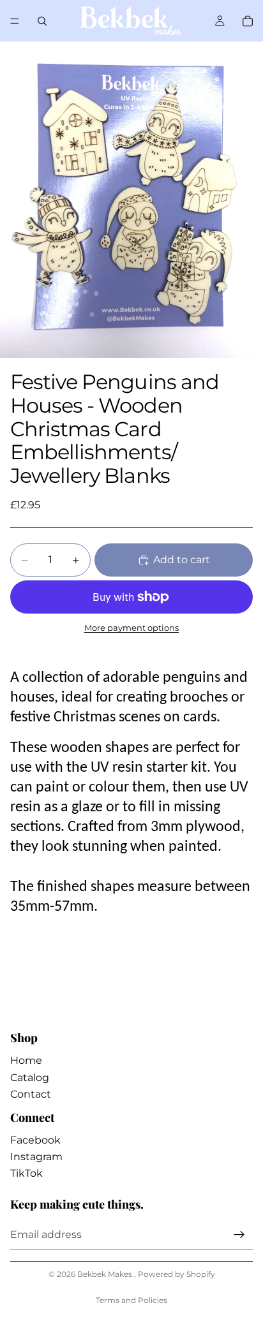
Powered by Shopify (176, 1274)
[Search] (42, 21)
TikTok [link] (26, 1173)
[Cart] (248, 21)
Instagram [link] (36, 1157)
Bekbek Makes (105, 1274)
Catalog (29, 1078)
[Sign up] (239, 1234)
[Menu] (14, 21)
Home (26, 1060)
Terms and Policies (131, 1300)
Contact (30, 1094)
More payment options (131, 627)
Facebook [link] (35, 1140)
